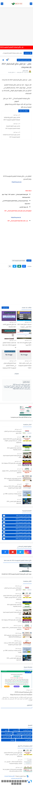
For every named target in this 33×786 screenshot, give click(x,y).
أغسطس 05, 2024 (17, 625)
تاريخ (6, 730)
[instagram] (27, 552)
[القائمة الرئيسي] (31, 3)
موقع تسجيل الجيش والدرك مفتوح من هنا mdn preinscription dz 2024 (12, 770)
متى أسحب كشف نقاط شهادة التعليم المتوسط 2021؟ (25, 365)
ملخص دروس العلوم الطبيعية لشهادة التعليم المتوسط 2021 (12, 127)
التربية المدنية (8, 733)
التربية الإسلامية (27, 730)
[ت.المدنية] (17, 784)
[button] (24, 266)
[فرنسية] (10, 781)
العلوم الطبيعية (27, 736)
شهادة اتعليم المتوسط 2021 (24, 60)
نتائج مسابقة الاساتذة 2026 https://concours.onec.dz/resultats (21, 693)
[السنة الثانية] (25, 781)
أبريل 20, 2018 (18, 586)
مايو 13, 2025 (18, 610)
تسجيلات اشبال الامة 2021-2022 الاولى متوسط (24, 325)
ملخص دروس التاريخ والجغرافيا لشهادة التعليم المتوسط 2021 (11, 118)
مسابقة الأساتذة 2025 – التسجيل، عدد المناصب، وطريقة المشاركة (13, 762)
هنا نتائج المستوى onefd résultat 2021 (9, 325)
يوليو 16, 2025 (18, 656)
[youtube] (12, 552)
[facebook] (5, 552)
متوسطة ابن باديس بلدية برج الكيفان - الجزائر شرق (12, 432)
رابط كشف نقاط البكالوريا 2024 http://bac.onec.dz (14, 449)
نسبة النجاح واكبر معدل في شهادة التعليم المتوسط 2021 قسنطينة (9, 365)
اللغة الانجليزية (17, 736)
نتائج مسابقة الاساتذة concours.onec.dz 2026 (13, 777)
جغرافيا (12, 740)
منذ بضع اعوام (16, 115)
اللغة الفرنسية (6, 736)
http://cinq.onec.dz (16, 182)
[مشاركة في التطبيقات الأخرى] (10, 266)
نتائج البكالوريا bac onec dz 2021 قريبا (24, 343)
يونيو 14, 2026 (18, 618)
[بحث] (2, 3)
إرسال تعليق (26, 382)
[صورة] (27, 431)
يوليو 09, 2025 (18, 633)
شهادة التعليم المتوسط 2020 (16, 525)
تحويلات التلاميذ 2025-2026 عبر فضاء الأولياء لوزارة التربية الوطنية (12, 487)
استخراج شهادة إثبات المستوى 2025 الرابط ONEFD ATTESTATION (12, 479)
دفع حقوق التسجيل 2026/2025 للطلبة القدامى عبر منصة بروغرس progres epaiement (12, 441)
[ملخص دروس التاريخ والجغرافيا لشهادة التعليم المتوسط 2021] (25, 116)
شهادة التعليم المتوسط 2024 (16, 535)
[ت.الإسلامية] (20, 784)
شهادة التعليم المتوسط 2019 (16, 522)
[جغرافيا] (15, 784)
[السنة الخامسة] (18, 781)
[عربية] (15, 781)
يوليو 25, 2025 (18, 593)
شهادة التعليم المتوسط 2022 (16, 529)
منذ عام (18, 437)
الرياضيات (15, 730)
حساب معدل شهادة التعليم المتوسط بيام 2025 (12, 53)
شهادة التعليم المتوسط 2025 (16, 539)
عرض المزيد (5, 308)
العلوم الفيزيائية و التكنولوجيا (24, 733)
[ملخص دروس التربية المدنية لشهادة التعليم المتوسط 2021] (25, 134)
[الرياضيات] (2, 781)
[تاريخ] (12, 784)
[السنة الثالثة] (23, 781)
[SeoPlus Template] (28, 776)
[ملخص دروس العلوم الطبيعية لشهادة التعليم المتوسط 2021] (25, 125)
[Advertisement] (16, 25)
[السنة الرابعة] (20, 781)
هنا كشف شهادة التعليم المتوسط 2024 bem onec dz (9, 345)
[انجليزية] (13, 781)
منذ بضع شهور (17, 461)
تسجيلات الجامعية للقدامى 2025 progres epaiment (11, 472)
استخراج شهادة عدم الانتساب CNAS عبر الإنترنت (12, 494)
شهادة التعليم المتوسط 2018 (16, 519)
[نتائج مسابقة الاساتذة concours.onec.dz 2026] (16, 3)
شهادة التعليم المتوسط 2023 (16, 532)
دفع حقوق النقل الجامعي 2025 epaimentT (14, 502)
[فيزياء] (7, 781)
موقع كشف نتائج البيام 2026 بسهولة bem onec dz (11, 464)
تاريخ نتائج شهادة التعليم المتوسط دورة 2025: (12, 456)
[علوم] (5, 781)
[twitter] (20, 552)
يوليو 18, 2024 (18, 602)
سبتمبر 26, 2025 (17, 640)
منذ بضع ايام (28, 689)
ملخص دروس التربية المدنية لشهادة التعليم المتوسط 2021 (11, 136)
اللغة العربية (28, 740)
